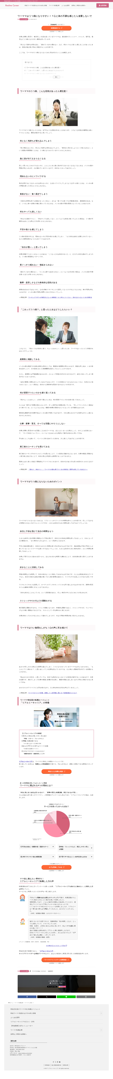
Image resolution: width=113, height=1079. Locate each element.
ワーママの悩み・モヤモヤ (39, 971)
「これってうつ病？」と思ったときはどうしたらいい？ (45, 70)
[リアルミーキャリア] (12, 5)
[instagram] (57, 1062)
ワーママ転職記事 (16, 1030)
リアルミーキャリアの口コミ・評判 (22, 1022)
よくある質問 (15, 1017)
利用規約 (47, 1065)
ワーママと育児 (23, 19)
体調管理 (50, 971)
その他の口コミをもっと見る (55, 946)
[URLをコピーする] (85, 996)
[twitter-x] (55, 1062)
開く (56, 77)
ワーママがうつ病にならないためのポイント (41, 73)
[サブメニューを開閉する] (101, 1013)
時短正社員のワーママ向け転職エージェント (25, 1009)
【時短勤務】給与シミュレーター (22, 1026)
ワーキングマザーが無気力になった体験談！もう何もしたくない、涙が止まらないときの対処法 (60, 297)
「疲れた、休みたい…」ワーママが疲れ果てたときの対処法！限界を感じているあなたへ (58, 469)
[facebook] (53, 1062)
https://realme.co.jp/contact (25, 1053)
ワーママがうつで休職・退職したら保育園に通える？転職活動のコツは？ (52, 693)
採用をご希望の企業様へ (19, 1034)
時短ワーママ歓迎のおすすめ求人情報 (23, 1013)
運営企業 (65, 1065)
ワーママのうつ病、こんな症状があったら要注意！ (44, 67)
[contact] (59, 1062)
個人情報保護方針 (56, 1065)
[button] (27, 996)
